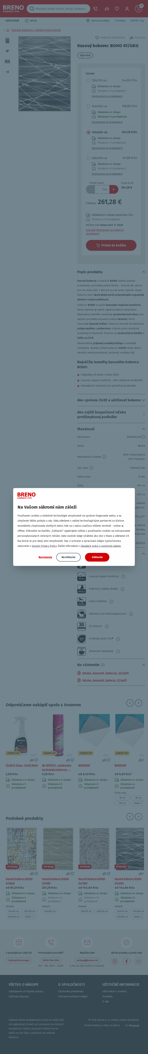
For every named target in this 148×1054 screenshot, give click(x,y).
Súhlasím (97, 557)
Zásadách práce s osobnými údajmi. (100, 546)
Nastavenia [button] (45, 557)
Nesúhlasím (68, 557)
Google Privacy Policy (44, 546)
